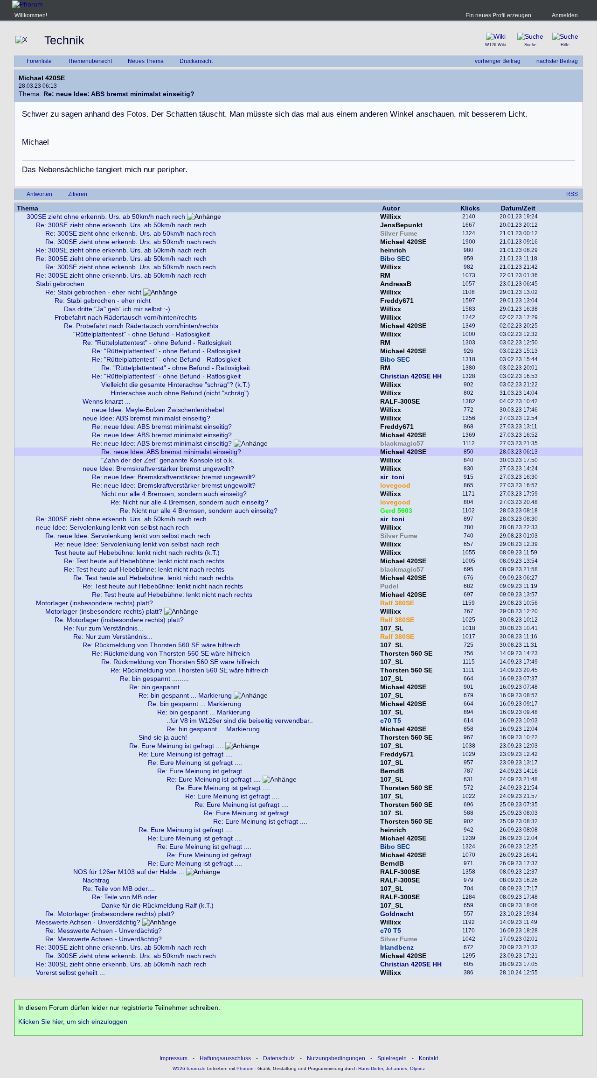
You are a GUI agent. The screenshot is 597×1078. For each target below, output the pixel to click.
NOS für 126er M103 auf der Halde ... (128, 871)
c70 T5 (390, 720)
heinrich (393, 250)
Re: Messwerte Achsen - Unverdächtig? (103, 930)
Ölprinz (417, 1068)
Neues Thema (146, 61)
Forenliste (39, 61)
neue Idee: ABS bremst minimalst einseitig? (146, 418)
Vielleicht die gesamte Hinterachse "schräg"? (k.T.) (175, 384)
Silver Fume (398, 233)
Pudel (389, 586)
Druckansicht (196, 61)
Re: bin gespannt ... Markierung (185, 695)
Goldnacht (397, 913)
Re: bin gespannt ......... (154, 678)
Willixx (390, 216)
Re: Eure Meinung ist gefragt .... (176, 745)
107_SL (391, 628)
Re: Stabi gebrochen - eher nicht (93, 292)
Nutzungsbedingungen (336, 1058)
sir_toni (392, 477)
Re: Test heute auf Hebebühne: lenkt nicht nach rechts (144, 561)
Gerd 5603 (396, 510)
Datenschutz (279, 1058)
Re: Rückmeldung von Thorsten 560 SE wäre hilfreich (162, 645)
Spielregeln (392, 1058)
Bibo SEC (395, 258)
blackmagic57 (402, 443)
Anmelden (565, 15)
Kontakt (428, 1058)
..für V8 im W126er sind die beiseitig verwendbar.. (240, 720)
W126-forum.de (189, 1068)
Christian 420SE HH (411, 376)
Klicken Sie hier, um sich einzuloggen (72, 1021)
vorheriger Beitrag (498, 61)
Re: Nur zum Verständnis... (103, 628)
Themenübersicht (90, 61)
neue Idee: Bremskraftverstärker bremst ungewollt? (158, 468)
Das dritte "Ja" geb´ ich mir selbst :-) (117, 309)
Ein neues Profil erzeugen (498, 15)
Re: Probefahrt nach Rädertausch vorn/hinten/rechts (141, 325)
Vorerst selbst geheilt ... (70, 972)
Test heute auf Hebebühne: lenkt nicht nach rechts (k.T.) (137, 552)
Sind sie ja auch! (163, 737)
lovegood (395, 485)
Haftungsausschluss (225, 1058)
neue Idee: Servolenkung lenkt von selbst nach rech (112, 527)
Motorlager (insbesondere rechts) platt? (94, 603)
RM (385, 275)
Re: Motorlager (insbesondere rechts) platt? (119, 619)
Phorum (244, 1068)
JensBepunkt (401, 225)
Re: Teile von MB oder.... (119, 888)
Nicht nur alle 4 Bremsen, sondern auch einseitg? (174, 493)
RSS (572, 194)
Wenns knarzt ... (107, 401)
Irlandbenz (397, 947)
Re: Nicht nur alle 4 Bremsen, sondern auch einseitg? (189, 502)
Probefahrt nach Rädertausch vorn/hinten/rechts (126, 317)
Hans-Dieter (370, 1068)
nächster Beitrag (557, 61)
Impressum (173, 1058)
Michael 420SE (42, 78)
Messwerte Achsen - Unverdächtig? (88, 922)
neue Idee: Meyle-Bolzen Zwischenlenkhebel (158, 409)
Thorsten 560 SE (406, 653)
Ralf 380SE (397, 603)
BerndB (392, 771)
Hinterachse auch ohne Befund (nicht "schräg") (180, 393)
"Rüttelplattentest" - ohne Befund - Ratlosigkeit (141, 334)
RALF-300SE (400, 401)
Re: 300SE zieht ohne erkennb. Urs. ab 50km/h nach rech (121, 225)
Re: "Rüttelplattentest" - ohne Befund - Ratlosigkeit (157, 342)
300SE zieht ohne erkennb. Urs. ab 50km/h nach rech (106, 216)
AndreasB (395, 283)
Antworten (39, 194)
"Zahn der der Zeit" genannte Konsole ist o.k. (167, 460)
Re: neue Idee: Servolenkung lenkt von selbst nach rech (127, 535)
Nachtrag (96, 880)
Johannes (396, 1068)
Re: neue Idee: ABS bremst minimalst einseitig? (162, 426)
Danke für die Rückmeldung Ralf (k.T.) (157, 905)
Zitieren (77, 194)
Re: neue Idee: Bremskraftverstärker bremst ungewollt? (174, 477)
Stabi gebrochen (60, 283)
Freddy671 (397, 300)
